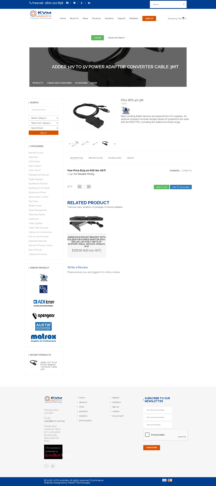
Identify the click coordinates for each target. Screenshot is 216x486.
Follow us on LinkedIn (89, 3)
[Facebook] (46, 466)
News (85, 18)
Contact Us (67, 3)
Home (63, 18)
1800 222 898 (54, 3)
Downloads (114, 158)
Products (96, 18)
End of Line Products (39, 236)
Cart (177, 18)
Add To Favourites (180, 187)
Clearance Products (38, 254)
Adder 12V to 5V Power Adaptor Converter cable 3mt (49, 365)
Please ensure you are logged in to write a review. (93, 272)
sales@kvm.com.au (54, 421)
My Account (81, 3)
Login (70, 174)
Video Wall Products (38, 228)
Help (74, 3)
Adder (94, 83)
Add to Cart (161, 187)
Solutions (109, 18)
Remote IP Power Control (41, 245)
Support (121, 18)
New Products (35, 250)
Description (76, 158)
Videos (130, 158)
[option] (75, 143)
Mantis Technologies (79, 482)
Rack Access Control (38, 197)
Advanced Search (116, 37)
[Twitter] (53, 466)
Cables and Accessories (59, 83)
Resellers (133, 18)
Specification (96, 158)
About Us (74, 18)
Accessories (81, 83)
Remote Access (36, 153)
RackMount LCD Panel (39, 188)
